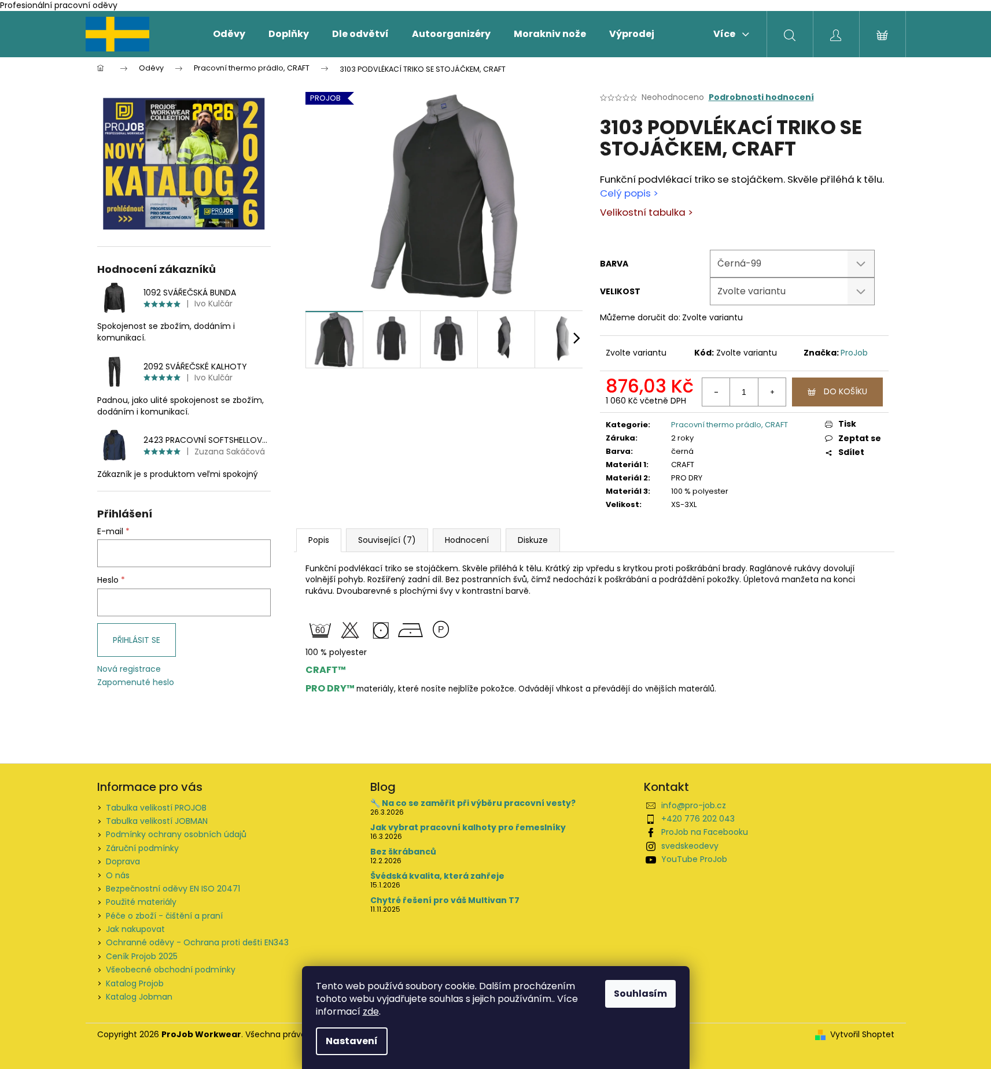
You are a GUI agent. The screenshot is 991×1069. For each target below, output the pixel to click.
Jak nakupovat (135, 929)
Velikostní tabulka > (646, 212)
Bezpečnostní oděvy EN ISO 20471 (173, 888)
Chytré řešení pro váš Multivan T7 (445, 900)
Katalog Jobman (139, 997)
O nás (118, 875)
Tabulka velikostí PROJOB (156, 807)
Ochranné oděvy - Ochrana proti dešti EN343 (197, 942)
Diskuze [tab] (533, 540)
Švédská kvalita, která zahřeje (437, 876)
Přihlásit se (136, 640)
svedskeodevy (690, 846)
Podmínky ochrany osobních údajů (176, 834)
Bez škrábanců (403, 852)
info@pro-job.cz (693, 805)
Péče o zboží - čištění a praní (164, 916)
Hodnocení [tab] (467, 540)
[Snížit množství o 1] (716, 392)
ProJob (854, 352)
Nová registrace (129, 669)
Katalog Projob (135, 983)
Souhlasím (640, 993)
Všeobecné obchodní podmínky (170, 969)
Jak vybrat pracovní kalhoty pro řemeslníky (468, 827)
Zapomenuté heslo (135, 682)
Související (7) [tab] (387, 540)
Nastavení (352, 1041)
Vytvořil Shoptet (862, 1034)
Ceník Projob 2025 (142, 956)
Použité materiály (141, 902)
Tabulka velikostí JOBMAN (157, 821)
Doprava (123, 861)
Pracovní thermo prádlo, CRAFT (729, 424)
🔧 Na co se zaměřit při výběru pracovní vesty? (473, 803)
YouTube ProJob (694, 859)
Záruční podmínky (142, 848)
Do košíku (845, 391)
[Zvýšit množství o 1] (772, 392)
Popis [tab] (318, 540)
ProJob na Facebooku (704, 832)
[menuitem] (229, 34)
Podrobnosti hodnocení (761, 97)
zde (371, 1011)
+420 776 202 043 (698, 818)
